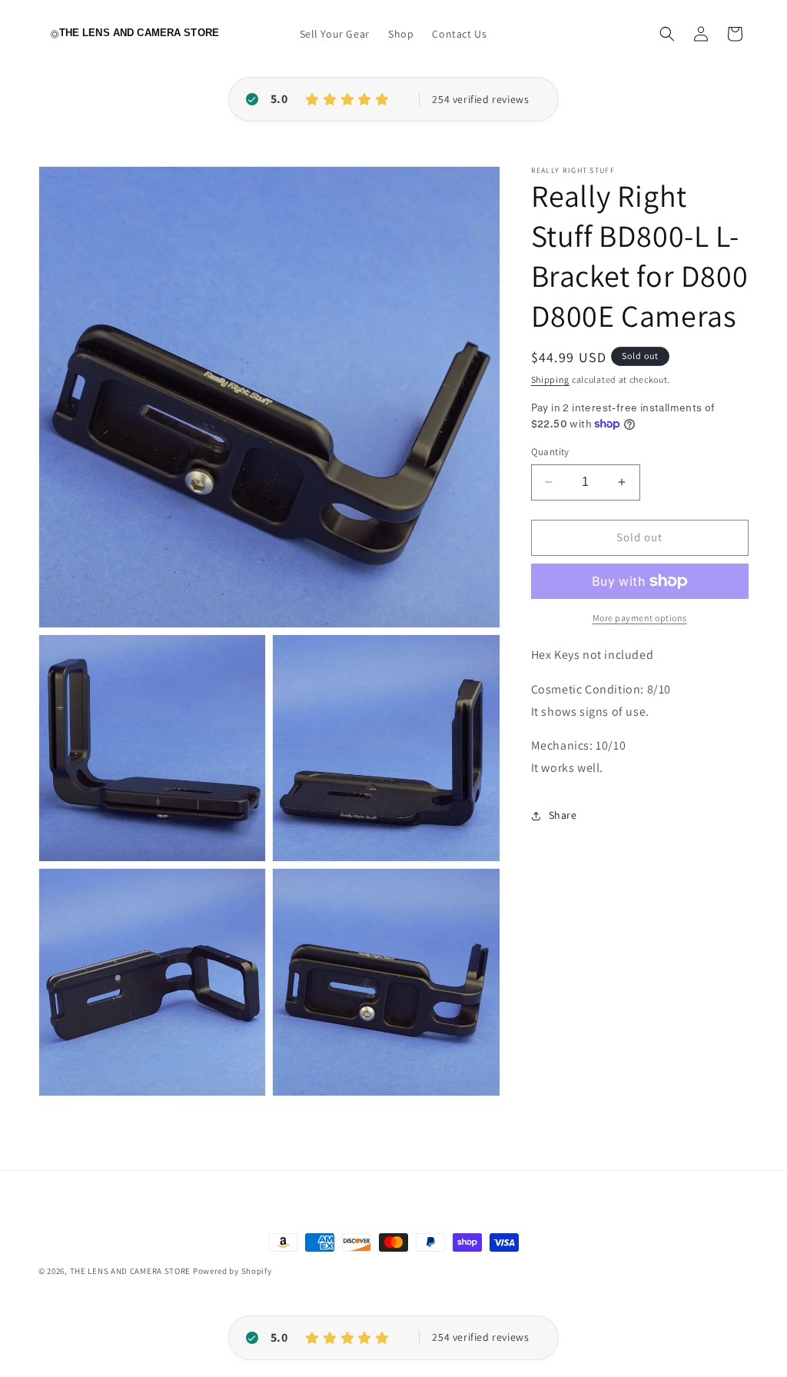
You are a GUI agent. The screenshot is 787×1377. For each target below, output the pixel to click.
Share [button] (563, 815)
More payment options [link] (640, 618)
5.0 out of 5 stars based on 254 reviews (480, 100)
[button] (667, 34)
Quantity (550, 451)
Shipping (550, 379)
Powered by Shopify (232, 1271)
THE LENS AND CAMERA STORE (130, 1271)
